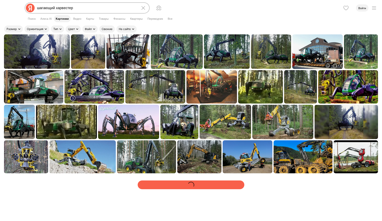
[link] (37, 51)
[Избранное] (346, 8)
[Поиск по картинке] (158, 8)
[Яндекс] (30, 8)
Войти (362, 8)
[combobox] (86, 8)
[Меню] (374, 8)
